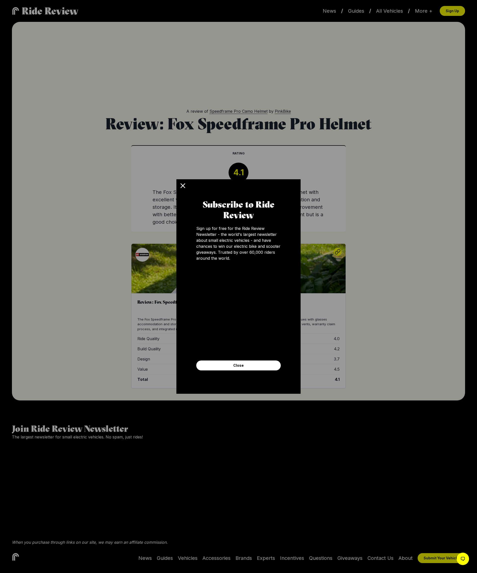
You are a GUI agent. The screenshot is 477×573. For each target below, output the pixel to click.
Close (238, 365)
